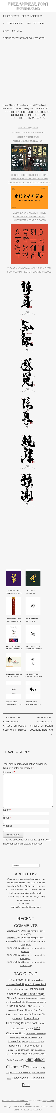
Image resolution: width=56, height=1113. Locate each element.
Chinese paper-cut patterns (36, 1002)
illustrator (42, 1023)
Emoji (6, 31)
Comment (9, 772)
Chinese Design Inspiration (20, 105)
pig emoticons (34, 1041)
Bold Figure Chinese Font (30, 984)
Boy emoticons (22, 989)
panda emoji (15, 1038)
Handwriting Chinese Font (21, 1023)
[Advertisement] (28, 73)
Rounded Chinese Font (21, 1053)
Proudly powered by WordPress (15, 1101)
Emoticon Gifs (38, 1014)
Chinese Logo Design (17, 1002)
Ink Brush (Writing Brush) (22, 1028)
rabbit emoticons (32, 1045)
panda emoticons (29, 1038)
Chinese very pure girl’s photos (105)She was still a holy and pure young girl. (25, 941)
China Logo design (32, 993)
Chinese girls (32, 998)
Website (7, 826)
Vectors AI (39, 23)
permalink (34, 137)
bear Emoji (34, 980)
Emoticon (14, 1014)
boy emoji (11, 989)
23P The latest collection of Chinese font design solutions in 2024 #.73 (41, 725)
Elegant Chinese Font (27, 1010)
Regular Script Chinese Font (20, 1050)
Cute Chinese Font (19, 1005)
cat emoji (35, 988)
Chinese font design (16, 998)
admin (35, 127)
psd (42, 1041)
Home (4, 105)
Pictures (17, 31)
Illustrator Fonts (13, 23)
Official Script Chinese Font (36, 1034)
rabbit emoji (15, 1045)
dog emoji (36, 1006)
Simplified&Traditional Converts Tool (24, 38)
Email (7, 817)
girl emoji (17, 1018)
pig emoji (25, 1041)
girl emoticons (31, 1018)
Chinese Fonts (11, 16)
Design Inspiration (32, 16)
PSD (28, 23)
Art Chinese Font (19, 979)
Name (7, 809)
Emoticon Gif (25, 1014)
